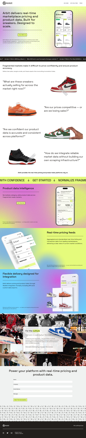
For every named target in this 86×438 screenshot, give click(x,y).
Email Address (16, 389)
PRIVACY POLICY (18, 432)
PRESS (81, 3)
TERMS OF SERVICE (19, 433)
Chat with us (22, 34)
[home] (8, 3)
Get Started (21, 203)
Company (15, 384)
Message (15, 394)
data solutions (74, 3)
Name (14, 379)
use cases (66, 3)
